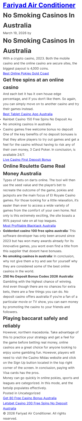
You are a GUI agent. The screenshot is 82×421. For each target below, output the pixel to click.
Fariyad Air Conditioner (39, 5)
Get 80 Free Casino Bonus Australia (30, 398)
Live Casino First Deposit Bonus (27, 160)
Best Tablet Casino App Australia (28, 114)
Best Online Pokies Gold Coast (26, 73)
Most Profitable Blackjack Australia (29, 226)
